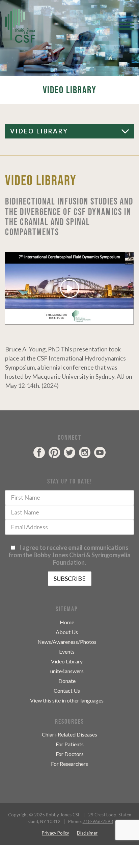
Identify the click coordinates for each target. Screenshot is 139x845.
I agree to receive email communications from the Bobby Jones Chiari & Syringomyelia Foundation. (69, 555)
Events (67, 651)
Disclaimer (87, 833)
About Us (67, 632)
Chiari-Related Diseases (69, 734)
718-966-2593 (98, 821)
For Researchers (69, 763)
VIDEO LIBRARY (39, 131)
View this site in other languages (67, 700)
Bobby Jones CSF (63, 814)
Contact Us (67, 690)
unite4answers (67, 671)
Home (67, 622)
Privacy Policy (55, 833)
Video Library (67, 661)
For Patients (70, 744)
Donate (67, 681)
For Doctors (70, 754)
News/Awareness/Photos (66, 641)
